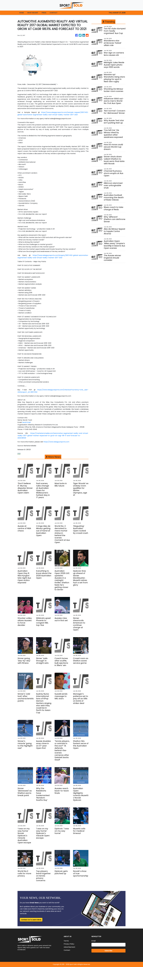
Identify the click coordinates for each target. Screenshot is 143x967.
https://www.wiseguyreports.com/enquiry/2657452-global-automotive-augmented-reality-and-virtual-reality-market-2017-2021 (53, 256)
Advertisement (69, 947)
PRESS (44, 13)
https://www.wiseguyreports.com (56, 442)
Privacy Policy (69, 944)
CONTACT (53, 13)
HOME (21, 13)
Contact (67, 950)
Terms (66, 941)
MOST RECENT (32, 13)
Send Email (26, 422)
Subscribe (108, 951)
